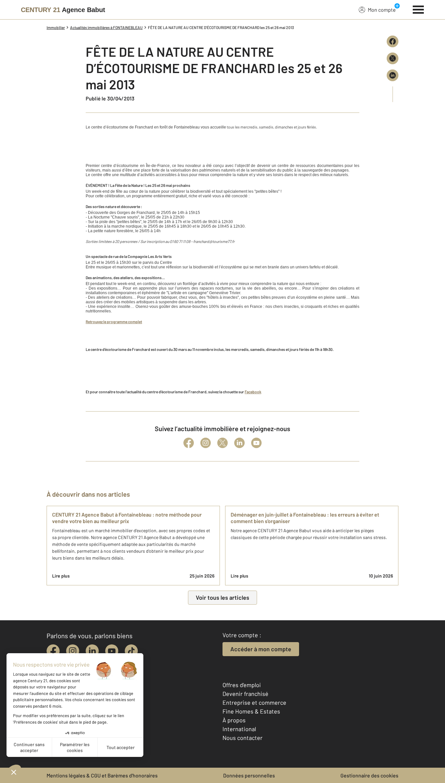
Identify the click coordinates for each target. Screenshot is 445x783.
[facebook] (53, 650)
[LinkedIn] (239, 443)
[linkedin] (92, 650)
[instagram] (72, 650)
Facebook (253, 391)
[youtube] (111, 650)
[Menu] (418, 9)
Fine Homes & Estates (251, 711)
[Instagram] (205, 443)
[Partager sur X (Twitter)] (392, 58)
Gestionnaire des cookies (369, 775)
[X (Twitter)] (222, 443)
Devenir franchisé (245, 693)
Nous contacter (243, 737)
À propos (234, 720)
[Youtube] (256, 443)
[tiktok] (131, 650)
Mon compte (382, 10)
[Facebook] (188, 443)
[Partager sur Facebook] (392, 41)
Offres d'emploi (242, 684)
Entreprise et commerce (254, 702)
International (239, 728)
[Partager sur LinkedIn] (392, 75)
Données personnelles (249, 775)
